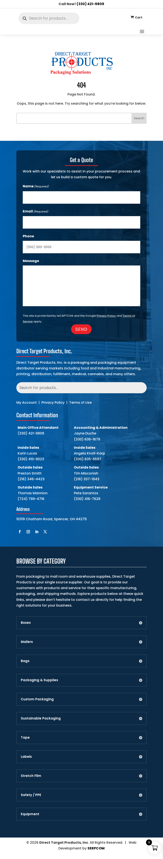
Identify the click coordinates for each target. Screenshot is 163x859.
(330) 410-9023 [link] (31, 459)
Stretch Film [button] (31, 776)
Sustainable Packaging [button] (41, 718)
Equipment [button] (30, 814)
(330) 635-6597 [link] (87, 459)
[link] (132, 17)
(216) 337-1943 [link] (86, 479)
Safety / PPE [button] (31, 795)
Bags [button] (25, 661)
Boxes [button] (26, 623)
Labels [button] (26, 757)
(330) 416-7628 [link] (87, 498)
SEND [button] (81, 329)
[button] (142, 31)
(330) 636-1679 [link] (87, 439)
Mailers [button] (27, 642)
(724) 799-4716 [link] (31, 498)
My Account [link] (26, 402)
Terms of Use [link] (80, 402)
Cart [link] (138, 17)
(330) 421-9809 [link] (90, 3)
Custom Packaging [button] (37, 699)
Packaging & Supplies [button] (39, 680)
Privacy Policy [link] (53, 402)
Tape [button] (25, 737)
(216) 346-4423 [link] (31, 479)
